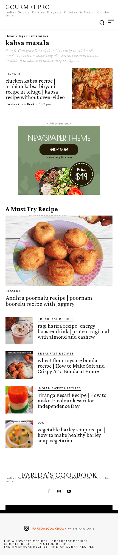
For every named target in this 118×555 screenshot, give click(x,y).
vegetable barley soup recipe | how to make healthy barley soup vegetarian (71, 434)
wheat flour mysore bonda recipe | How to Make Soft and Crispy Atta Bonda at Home (71, 365)
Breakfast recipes (56, 319)
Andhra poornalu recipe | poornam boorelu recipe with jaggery (48, 300)
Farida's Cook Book (20, 104)
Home (10, 36)
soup (42, 422)
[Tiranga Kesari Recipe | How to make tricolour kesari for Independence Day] (19, 400)
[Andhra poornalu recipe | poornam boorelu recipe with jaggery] (59, 251)
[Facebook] (49, 491)
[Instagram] (59, 491)
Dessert (13, 290)
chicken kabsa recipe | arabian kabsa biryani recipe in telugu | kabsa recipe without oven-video (35, 89)
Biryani (13, 73)
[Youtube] (69, 491)
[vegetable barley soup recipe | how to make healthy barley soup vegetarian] (19, 434)
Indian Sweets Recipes (59, 388)
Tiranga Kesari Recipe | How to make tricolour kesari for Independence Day (72, 400)
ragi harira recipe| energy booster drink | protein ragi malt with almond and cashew (74, 331)
